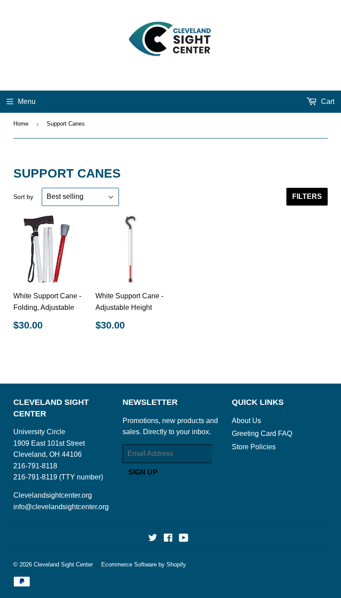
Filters (307, 196)
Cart (326, 101)
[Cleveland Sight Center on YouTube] (183, 539)
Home (20, 123)
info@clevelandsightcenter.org (61, 507)
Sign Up (143, 472)
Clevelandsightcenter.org (52, 495)
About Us (246, 420)
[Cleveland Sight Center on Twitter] (152, 539)
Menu (27, 101)
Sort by (23, 196)
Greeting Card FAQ (262, 433)
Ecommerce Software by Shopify (143, 564)
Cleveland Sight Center (63, 564)
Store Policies (254, 447)
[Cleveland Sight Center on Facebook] (168, 539)
